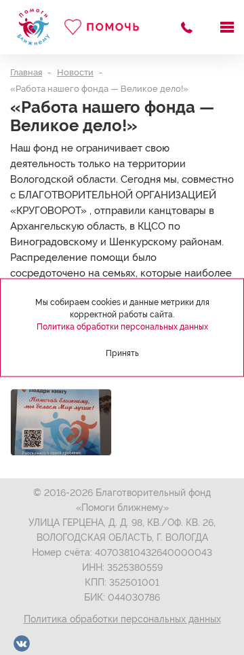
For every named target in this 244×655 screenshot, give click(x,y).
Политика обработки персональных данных (122, 619)
